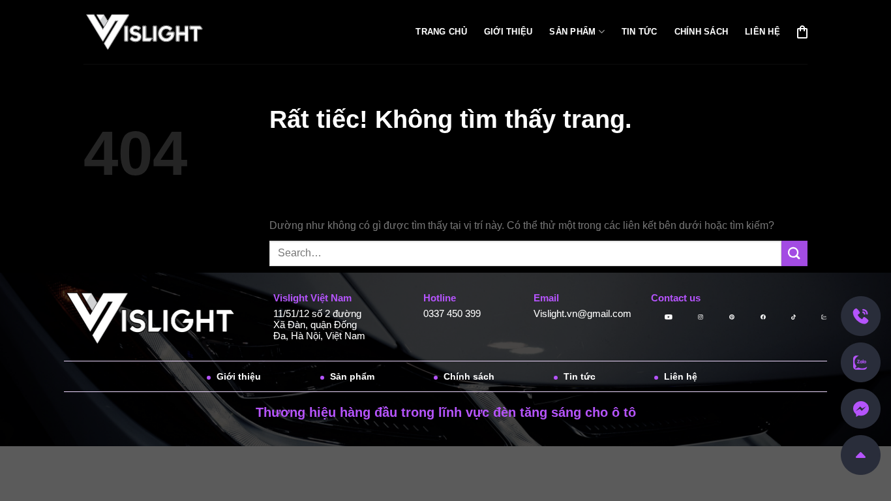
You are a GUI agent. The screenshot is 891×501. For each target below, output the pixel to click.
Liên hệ (762, 32)
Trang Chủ (440, 32)
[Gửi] (794, 253)
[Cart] (802, 32)
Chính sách (701, 32)
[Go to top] (861, 454)
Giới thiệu (508, 32)
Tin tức (639, 32)
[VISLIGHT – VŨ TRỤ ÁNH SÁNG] (152, 32)
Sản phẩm (572, 32)
